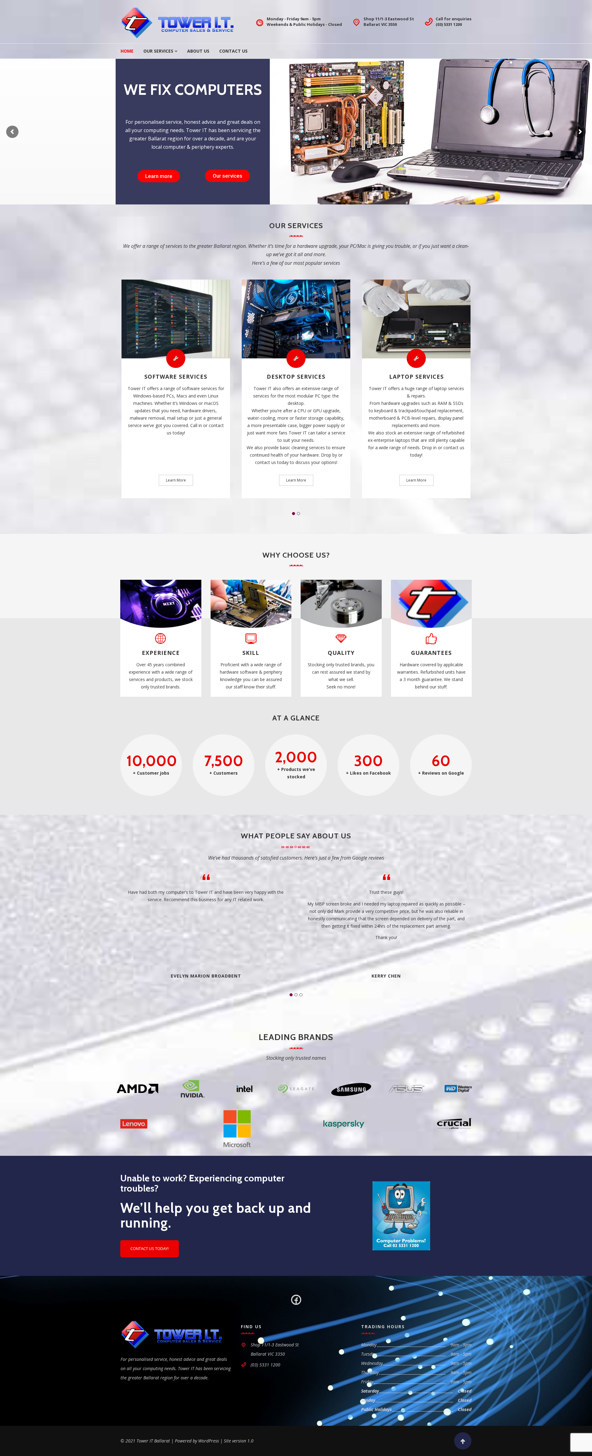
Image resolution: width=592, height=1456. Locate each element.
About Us (198, 51)
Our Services (158, 51)
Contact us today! (149, 1248)
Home (127, 51)
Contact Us (233, 51)
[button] (293, 513)
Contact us (225, 176)
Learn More (176, 480)
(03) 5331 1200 (449, 24)
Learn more (158, 176)
